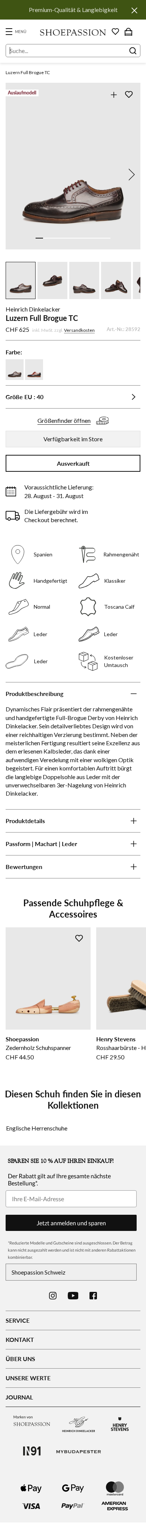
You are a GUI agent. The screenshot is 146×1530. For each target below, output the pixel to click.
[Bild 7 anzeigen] (84, 238)
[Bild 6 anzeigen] (76, 238)
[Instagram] (53, 1295)
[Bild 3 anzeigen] (54, 238)
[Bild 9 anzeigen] (99, 238)
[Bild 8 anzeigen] (91, 238)
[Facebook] (93, 1295)
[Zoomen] (113, 94)
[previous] (15, 174)
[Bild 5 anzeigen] (69, 238)
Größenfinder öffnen (64, 420)
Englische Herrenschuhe (36, 1128)
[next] (130, 174)
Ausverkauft (73, 463)
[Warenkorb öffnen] (128, 31)
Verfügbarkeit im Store (73, 438)
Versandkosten (79, 330)
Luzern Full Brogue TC (28, 72)
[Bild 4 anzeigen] (62, 238)
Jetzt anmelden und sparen (71, 1222)
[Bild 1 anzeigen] (39, 238)
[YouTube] (73, 1295)
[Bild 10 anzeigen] (106, 238)
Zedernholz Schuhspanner (38, 1047)
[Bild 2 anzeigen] (47, 238)
